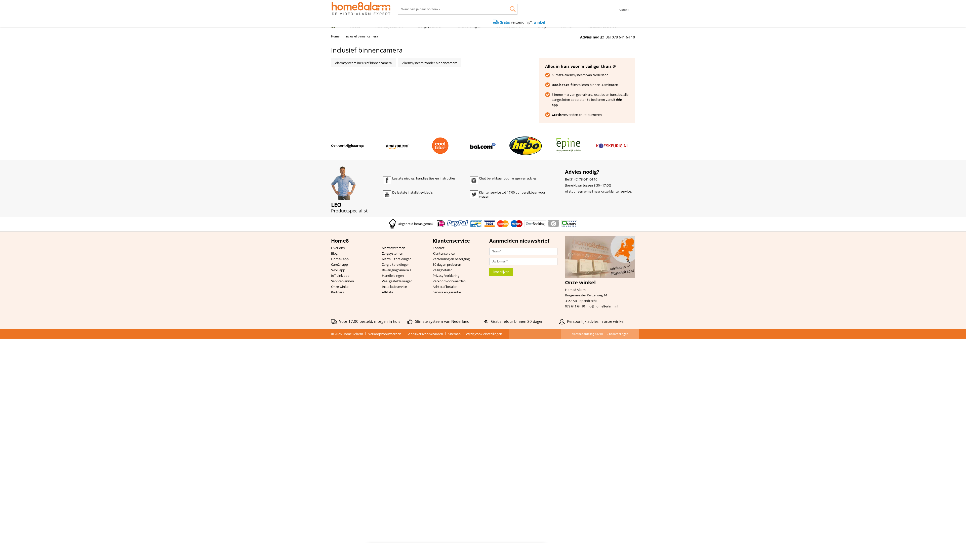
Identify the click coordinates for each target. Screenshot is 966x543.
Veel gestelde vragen (397, 281)
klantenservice (620, 191)
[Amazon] (398, 145)
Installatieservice (394, 286)
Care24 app (339, 264)
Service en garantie (447, 292)
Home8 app (340, 259)
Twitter (474, 194)
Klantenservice (444, 253)
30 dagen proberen (447, 264)
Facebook (387, 180)
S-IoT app (338, 270)
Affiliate (387, 292)
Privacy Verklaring (446, 275)
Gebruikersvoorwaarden (425, 334)
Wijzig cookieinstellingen (484, 334)
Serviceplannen (342, 281)
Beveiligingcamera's (396, 270)
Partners (337, 292)
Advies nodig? (592, 37)
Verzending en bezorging (451, 259)
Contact (439, 248)
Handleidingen (393, 275)
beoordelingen (616, 334)
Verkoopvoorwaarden (449, 281)
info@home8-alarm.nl (602, 306)
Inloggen (622, 9)
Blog (334, 253)
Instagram (474, 180)
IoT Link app (340, 275)
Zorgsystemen (392, 253)
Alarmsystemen (393, 248)
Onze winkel (340, 286)
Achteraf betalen (445, 286)
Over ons (338, 248)
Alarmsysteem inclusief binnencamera (363, 63)
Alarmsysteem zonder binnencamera (429, 63)
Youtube (387, 194)
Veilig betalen (443, 270)
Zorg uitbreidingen (396, 264)
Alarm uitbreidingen (397, 259)
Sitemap (454, 334)
